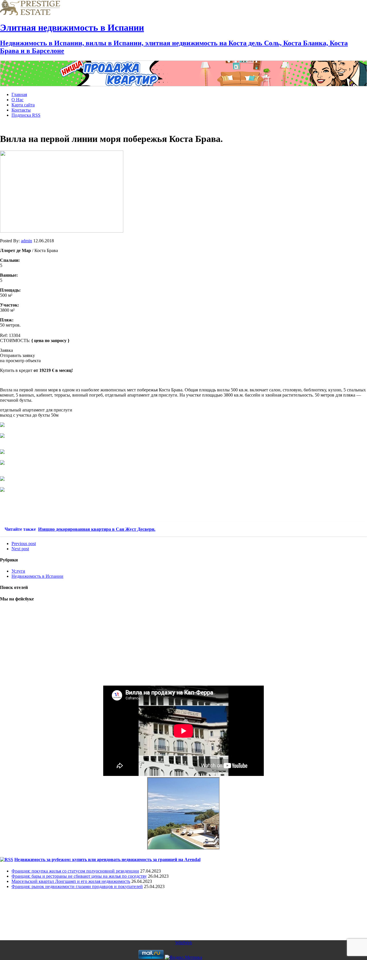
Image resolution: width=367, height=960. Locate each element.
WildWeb (183, 942)
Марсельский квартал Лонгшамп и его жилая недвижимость (70, 881)
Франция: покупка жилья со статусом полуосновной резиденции (75, 871)
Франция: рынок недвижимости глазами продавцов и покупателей (77, 886)
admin (26, 240)
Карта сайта (23, 104)
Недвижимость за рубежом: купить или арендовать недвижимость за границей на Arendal (107, 859)
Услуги (18, 571)
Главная (19, 94)
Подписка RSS (25, 115)
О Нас (17, 99)
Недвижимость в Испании (37, 576)
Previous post (23, 543)
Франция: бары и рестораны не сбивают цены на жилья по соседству (79, 876)
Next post (20, 548)
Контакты (21, 110)
